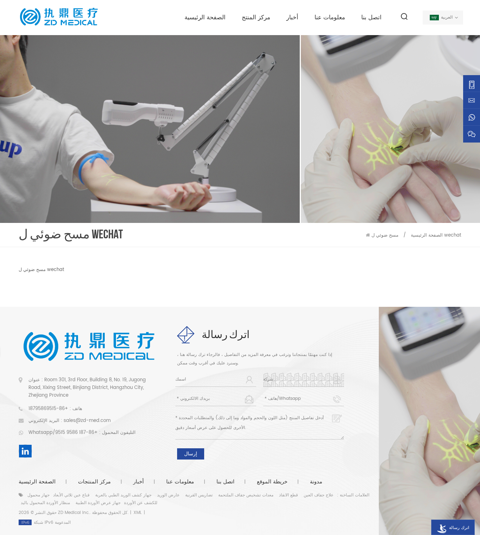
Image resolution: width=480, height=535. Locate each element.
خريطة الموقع (272, 481)
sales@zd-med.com (87, 420)
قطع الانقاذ (288, 495)
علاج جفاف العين (318, 495)
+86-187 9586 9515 (76, 432)
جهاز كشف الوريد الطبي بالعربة (123, 495)
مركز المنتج (256, 17)
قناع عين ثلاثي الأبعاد (71, 495)
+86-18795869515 (48, 408)
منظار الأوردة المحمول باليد (45, 503)
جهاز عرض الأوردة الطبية (98, 503)
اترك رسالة (459, 527)
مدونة (316, 481)
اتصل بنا (371, 17)
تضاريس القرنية (199, 495)
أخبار (292, 17)
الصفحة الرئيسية (205, 17)
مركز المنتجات (94, 481)
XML (138, 512)
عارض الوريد (168, 495)
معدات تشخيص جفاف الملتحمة (245, 495)
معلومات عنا (329, 17)
